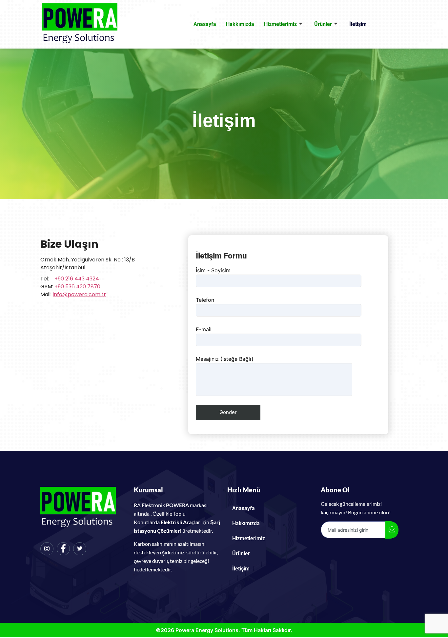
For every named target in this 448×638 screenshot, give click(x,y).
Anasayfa (204, 24)
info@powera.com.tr (79, 294)
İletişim (358, 24)
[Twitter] (79, 548)
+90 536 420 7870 (77, 286)
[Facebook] (63, 548)
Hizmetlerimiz (280, 24)
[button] (270, 538)
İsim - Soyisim (213, 270)
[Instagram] (46, 548)
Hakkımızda (240, 24)
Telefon (205, 300)
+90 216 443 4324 (76, 278)
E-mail (204, 329)
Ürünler (323, 24)
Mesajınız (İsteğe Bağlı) (225, 359)
